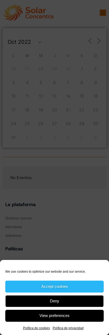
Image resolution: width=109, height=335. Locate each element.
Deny (54, 301)
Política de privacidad (68, 328)
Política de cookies (36, 328)
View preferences (54, 315)
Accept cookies (54, 286)
